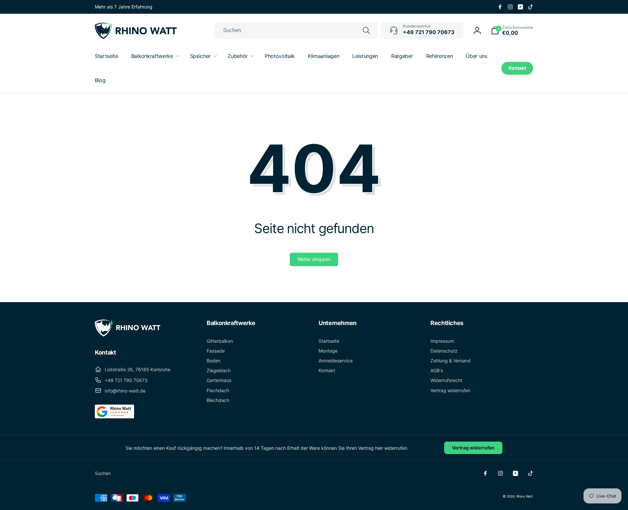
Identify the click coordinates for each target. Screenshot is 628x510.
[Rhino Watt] (127, 334)
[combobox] (296, 30)
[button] (512, 30)
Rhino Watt (524, 496)
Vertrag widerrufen (473, 447)
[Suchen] (366, 30)
